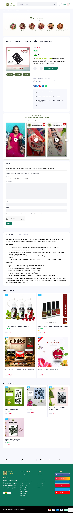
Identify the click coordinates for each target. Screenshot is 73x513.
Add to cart (50, 68)
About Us (40, 476)
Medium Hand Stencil (25, 479)
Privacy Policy (41, 483)
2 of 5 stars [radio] (10, 178)
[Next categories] (66, 28)
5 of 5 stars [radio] (26, 178)
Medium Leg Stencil (24, 485)
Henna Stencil (10, 10)
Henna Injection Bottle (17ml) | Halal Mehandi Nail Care (18, 326)
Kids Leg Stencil (23, 493)
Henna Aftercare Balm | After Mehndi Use (48, 369)
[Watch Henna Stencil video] (15, 140)
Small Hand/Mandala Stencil (26, 478)
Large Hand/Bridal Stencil (26, 481)
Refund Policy (41, 485)
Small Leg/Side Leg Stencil (26, 483)
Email (7, 207)
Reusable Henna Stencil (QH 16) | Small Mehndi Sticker (57, 408)
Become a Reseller (42, 479)
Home (4, 10)
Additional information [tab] (22, 234)
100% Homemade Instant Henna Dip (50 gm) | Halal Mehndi (19, 369)
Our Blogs (40, 474)
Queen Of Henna (39, 81)
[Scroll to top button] (70, 507)
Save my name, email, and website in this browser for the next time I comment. (24, 213)
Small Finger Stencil (24, 474)
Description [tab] (9, 234)
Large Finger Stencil (24, 476)
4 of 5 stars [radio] (19, 178)
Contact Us (40, 478)
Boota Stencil (23, 495)
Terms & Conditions (42, 481)
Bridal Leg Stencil (24, 487)
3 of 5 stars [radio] (14, 178)
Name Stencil (16, 10)
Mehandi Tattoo (45, 80)
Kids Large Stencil (24, 491)
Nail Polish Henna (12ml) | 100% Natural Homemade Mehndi (53, 326)
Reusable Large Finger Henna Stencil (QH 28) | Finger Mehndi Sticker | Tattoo (14, 440)
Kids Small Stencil (24, 489)
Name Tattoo (57, 80)
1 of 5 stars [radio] (6, 178)
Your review (9, 181)
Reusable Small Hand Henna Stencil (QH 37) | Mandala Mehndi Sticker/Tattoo (14, 408)
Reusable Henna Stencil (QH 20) (35, 408)
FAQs (39, 487)
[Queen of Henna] (10, 4)
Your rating (8, 176)
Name (7, 201)
